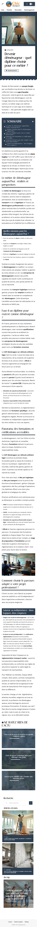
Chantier (8, 870)
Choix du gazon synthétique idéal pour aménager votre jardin (18, 756)
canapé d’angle (27, 86)
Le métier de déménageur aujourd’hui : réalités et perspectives (18, 126)
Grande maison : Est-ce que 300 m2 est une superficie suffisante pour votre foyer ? (18, 894)
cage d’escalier (22, 92)
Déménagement (12, 70)
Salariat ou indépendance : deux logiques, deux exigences (19, 144)
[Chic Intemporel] (13, 4)
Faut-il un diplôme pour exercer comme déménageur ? (18, 133)
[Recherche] (27, 4)
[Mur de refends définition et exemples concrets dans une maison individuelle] (17, 855)
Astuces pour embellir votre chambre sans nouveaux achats (18, 777)
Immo (9, 887)
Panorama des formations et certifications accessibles (18, 137)
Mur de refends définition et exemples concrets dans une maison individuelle (18, 872)
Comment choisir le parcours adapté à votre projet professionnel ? (19, 140)
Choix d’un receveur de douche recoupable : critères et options (18, 735)
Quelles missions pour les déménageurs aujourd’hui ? (19, 130)
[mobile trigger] (3, 4)
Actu (7, 837)
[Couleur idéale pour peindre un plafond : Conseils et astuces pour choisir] (17, 822)
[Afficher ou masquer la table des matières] (28, 122)
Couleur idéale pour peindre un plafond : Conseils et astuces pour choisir (17, 839)
